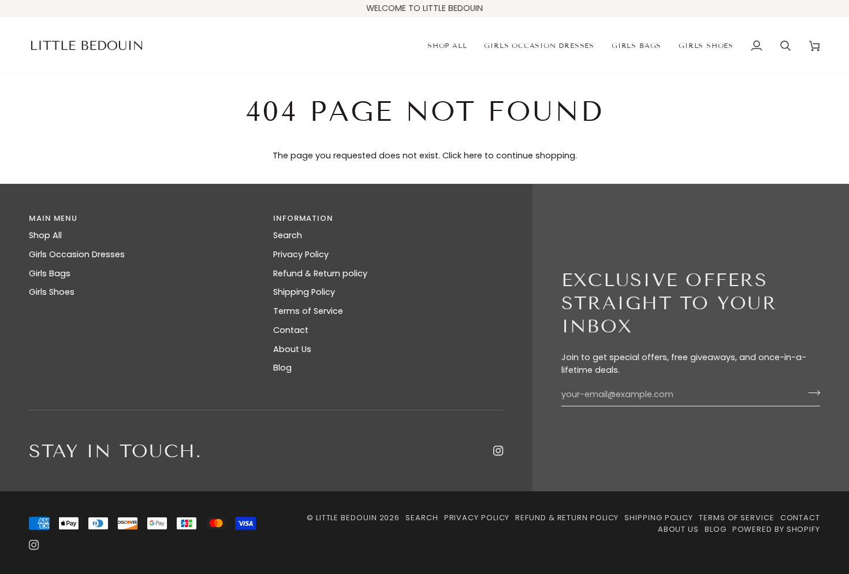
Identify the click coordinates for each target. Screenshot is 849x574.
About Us (292, 349)
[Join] (810, 393)
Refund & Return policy (320, 273)
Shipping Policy (304, 292)
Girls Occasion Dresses (77, 254)
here (473, 155)
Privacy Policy (301, 254)
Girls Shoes (52, 292)
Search (287, 235)
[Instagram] (498, 451)
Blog (282, 367)
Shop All (45, 235)
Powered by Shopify (776, 529)
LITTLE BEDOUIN (346, 517)
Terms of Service (308, 311)
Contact (290, 330)
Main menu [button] (53, 218)
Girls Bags (49, 273)
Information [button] (303, 218)
